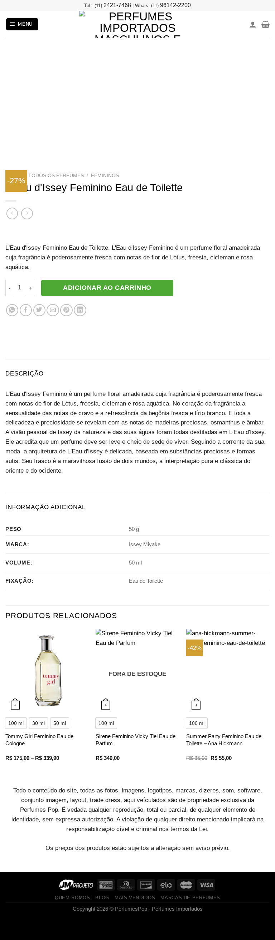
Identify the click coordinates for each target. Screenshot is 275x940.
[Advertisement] (137, 91)
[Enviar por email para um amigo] (53, 310)
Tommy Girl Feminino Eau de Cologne (39, 739)
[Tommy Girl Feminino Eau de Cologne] (47, 670)
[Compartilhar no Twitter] (39, 310)
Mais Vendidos (135, 897)
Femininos (105, 175)
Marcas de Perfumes (190, 897)
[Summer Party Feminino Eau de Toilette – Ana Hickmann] (228, 670)
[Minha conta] (252, 24)
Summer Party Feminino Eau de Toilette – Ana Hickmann (223, 739)
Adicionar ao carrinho (107, 287)
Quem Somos (72, 897)
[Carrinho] (265, 24)
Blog (102, 897)
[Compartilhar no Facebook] (26, 310)
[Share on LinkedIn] (80, 310)
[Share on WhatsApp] (12, 310)
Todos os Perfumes (56, 175)
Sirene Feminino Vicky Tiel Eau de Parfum (135, 739)
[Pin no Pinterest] (66, 310)
